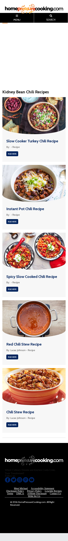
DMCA (20, 493)
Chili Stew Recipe (20, 412)
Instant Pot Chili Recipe (25, 209)
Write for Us (34, 496)
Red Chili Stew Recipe (24, 344)
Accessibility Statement (42, 488)
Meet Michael (21, 488)
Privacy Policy (34, 491)
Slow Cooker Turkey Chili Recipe (32, 141)
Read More (12, 153)
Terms (10, 493)
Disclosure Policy (15, 491)
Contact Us (55, 493)
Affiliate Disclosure (37, 493)
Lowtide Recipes (53, 491)
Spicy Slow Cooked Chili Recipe (31, 276)
